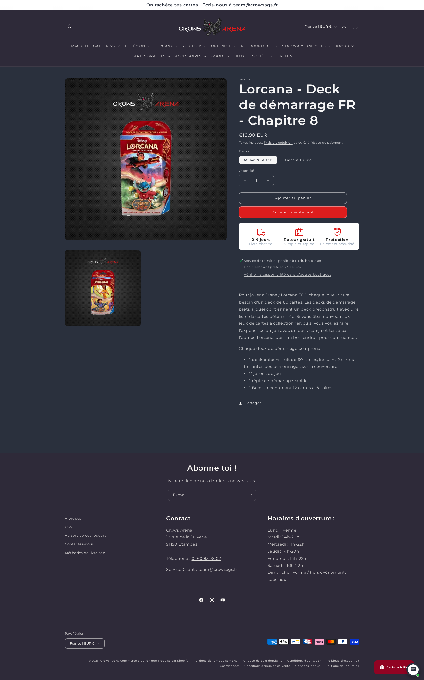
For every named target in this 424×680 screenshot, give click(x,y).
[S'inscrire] (250, 495)
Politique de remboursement (215, 660)
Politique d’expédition (342, 660)
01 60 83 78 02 (206, 558)
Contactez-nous (79, 544)
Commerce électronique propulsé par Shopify (154, 660)
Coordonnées (230, 665)
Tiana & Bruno (298, 160)
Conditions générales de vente (267, 665)
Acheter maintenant (293, 212)
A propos (73, 518)
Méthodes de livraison (85, 553)
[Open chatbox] (413, 670)
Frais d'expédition (278, 142)
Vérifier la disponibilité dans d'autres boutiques (287, 274)
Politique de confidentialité (262, 660)
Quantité (246, 171)
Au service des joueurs (85, 535)
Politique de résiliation (342, 665)
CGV (69, 527)
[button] (70, 26)
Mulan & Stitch (258, 160)
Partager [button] (253, 403)
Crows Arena (109, 660)
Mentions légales (307, 665)
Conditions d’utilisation (304, 660)
